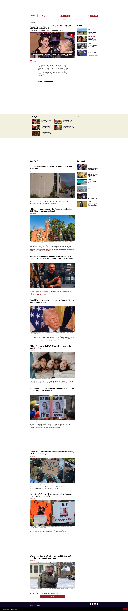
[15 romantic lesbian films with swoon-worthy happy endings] (36, 121)
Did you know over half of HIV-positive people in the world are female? (50, 347)
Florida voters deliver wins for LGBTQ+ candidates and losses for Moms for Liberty (92, 54)
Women (34, 22)
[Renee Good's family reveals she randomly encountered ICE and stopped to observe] (52, 407)
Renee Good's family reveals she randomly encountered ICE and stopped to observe (52, 389)
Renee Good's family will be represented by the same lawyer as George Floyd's (51, 495)
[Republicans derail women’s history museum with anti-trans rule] (52, 185)
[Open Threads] (44, 16)
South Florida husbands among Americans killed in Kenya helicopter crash (93, 33)
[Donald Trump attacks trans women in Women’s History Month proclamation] (52, 319)
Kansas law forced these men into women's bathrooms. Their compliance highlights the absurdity (93, 177)
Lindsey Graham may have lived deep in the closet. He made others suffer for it (93, 205)
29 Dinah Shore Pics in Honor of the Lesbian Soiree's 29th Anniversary (68, 122)
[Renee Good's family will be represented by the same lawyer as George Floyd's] (52, 513)
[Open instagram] (46, 16)
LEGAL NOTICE (72, 603)
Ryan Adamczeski (33, 498)
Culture (89, 194)
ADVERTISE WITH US (48, 603)
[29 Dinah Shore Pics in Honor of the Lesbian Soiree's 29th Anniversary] (58, 121)
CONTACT (31, 603)
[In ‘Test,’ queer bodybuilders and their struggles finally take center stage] (82, 38)
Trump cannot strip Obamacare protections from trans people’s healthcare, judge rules (93, 183)
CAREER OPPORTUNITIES (41, 603)
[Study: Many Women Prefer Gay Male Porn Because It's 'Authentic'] (58, 127)
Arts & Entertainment (92, 36)
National (89, 43)
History (71, 19)
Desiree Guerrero (33, 350)
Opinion (76, 19)
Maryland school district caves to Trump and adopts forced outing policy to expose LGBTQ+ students (93, 169)
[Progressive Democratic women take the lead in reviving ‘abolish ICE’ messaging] (52, 470)
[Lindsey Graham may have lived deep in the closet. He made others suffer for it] (82, 203)
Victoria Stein (35, 59)
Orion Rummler (32, 171)
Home (31, 22)
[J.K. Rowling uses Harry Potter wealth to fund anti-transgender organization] (36, 127)
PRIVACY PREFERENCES (61, 603)
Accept (125, 609)
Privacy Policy (19, 609)
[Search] (89, 15)
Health (64, 19)
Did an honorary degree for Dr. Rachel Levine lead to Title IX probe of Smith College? (51, 210)
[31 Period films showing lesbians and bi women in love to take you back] (36, 133)
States (89, 186)
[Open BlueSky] (42, 16)
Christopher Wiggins (33, 213)
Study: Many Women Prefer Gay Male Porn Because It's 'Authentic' (68, 128)
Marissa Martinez (33, 456)
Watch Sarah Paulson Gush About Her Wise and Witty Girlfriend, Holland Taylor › (86, 120)
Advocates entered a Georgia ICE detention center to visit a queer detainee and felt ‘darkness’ (92, 48)
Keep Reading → (55, 203)
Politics (52, 19)
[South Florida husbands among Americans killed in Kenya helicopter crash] (82, 31)
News (58, 19)
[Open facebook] (40, 16)
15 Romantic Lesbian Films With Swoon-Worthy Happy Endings (46, 122)
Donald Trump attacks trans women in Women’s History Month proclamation (52, 301)
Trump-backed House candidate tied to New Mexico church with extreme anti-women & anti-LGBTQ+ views (51, 257)
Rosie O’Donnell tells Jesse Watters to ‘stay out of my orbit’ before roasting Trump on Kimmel (92, 198)
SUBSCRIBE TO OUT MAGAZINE (33, 16)
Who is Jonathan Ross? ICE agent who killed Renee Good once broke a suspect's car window (52, 557)
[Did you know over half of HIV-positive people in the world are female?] (52, 364)
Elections (89, 50)
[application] (52, 45)
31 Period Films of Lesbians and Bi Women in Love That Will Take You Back (46, 134)
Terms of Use (27, 609)
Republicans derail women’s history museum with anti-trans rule (51, 167)
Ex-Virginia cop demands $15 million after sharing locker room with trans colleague (92, 191)
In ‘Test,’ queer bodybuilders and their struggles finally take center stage (92, 40)
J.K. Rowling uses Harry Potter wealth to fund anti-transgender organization (46, 128)
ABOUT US (35, 603)
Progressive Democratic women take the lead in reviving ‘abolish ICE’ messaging (52, 452)
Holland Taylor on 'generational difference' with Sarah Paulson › (86, 123)
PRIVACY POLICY (54, 603)
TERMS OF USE (67, 603)
